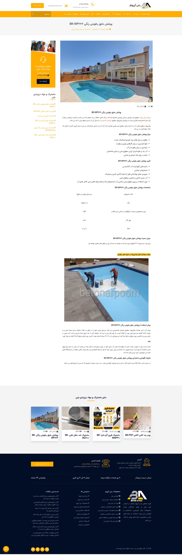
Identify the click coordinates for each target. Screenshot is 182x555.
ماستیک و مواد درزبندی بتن (80, 29)
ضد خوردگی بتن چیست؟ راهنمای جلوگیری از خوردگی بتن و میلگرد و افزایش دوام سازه (45, 521)
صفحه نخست (145, 14)
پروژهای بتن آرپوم (82, 514)
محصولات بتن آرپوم (82, 503)
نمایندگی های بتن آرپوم (81, 507)
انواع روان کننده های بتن (111, 521)
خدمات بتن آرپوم (83, 499)
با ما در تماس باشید (42, 464)
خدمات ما (127, 14)
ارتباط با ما (43, 81)
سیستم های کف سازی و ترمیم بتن (108, 510)
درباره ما (136, 14)
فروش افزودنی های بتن (81, 517)
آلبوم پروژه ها (84, 14)
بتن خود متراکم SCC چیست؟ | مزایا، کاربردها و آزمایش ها (47, 509)
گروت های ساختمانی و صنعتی (110, 507)
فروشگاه (75, 14)
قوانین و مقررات (83, 525)
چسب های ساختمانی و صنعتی (109, 514)
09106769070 (95, 464)
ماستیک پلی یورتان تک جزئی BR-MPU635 (44, 129)
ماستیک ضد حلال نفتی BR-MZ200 (45, 136)
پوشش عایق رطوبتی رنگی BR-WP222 (44, 105)
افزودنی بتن (115, 496)
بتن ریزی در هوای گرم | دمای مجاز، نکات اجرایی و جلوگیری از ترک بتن (46, 515)
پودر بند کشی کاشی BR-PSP (44, 111)
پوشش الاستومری (105, 120)
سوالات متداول (83, 521)
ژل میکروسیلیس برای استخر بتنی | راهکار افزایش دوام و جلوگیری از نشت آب (46, 528)
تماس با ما (37, 5)
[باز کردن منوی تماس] (6, 549)
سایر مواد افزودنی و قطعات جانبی (109, 517)
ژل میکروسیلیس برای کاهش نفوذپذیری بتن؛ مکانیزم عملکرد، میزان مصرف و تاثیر (46, 503)
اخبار (92, 14)
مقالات (98, 14)
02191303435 (83, 4)
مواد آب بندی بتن (113, 503)
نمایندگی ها (106, 14)
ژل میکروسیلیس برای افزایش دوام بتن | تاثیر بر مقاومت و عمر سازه (46, 497)
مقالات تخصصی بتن (82, 510)
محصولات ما (117, 14)
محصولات (95, 29)
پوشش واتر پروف (145, 117)
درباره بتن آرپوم (83, 496)
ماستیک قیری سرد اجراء (45, 116)
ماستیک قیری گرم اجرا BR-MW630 (45, 122)
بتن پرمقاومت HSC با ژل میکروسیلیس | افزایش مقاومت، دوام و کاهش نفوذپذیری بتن (45, 534)
